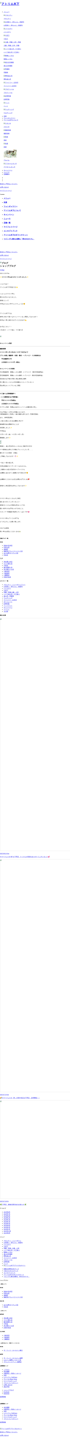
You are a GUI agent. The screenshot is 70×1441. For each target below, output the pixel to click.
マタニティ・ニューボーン (12, 1240)
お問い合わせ (8, 1385)
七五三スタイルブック (11, 1271)
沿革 (5, 1375)
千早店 (2, 270)
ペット (6, 1263)
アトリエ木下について (11, 120)
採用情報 (3, 1397)
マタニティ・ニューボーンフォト (15, 584)
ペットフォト (8, 605)
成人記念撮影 (8, 1254)
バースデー (7, 588)
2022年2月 (7, 1227)
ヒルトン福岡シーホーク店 (12, 1360)
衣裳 (5, 116)
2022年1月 (7, 1229)
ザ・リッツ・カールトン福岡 (13, 1358)
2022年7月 (7, 1221)
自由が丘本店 (8, 545)
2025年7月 (7, 1214)
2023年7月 (7, 1219)
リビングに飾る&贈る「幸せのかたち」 (17, 1276)
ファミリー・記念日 (10, 600)
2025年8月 (7, 1212)
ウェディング (8, 598)
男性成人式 (7, 1256)
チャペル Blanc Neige (10, 1379)
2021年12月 (7, 1231)
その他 (6, 611)
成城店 (6, 549)
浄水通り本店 (8, 562)
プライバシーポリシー (11, 1383)
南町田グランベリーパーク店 (13, 551)
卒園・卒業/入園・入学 (11, 592)
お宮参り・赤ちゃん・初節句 (13, 586)
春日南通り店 (8, 567)
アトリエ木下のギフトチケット (14, 1274)
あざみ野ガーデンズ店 (11, 553)
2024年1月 (7, 1218)
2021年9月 (7, 1233)
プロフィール (8, 1260)
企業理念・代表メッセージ (12, 1373)
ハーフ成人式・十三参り (12, 594)
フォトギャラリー (9, 118)
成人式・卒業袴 (9, 596)
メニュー (6, 12)
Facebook (6, 1392)
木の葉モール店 (9, 569)
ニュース (6, 172)
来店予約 (6, 1387)
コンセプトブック (9, 1272)
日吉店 (6, 555)
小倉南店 (6, 573)
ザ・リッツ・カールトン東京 (13, 1350)
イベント (6, 609)
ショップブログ (9, 1390)
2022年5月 (7, 1223)
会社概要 (6, 1371)
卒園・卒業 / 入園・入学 (11, 1248)
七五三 (6, 590)
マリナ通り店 (8, 563)
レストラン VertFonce (10, 1377)
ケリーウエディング (10, 1381)
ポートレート (8, 602)
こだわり (6, 1369)
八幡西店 (6, 575)
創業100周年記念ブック (11, 1269)
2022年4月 (7, 1225)
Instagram (6, 1393)
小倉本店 (6, 571)
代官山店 (6, 547)
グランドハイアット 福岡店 (13, 1362)
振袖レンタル (8, 1252)
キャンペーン (8, 170)
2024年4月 (7, 1216)
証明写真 (6, 604)
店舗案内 (6, 174)
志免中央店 (7, 577)
